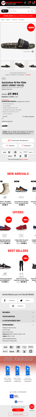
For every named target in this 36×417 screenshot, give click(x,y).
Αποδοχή (18, 410)
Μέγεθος (5, 116)
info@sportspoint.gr (11, 338)
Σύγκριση (11, 145)
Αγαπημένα (27, 145)
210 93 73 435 (26, 7)
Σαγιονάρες (21, 19)
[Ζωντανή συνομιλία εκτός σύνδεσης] (32, 407)
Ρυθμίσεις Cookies (18, 414)
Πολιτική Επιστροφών (14, 159)
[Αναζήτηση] (33, 11)
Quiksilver (28, 74)
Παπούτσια (14, 19)
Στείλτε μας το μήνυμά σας (10, 340)
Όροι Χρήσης (24, 159)
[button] (25, 397)
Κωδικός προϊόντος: (7, 87)
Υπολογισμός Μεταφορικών (19, 140)
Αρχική (2, 19)
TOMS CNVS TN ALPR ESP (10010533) (21, 240)
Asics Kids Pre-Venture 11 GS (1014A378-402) (21, 202)
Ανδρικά (8, 19)
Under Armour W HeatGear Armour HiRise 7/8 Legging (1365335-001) (21, 279)
